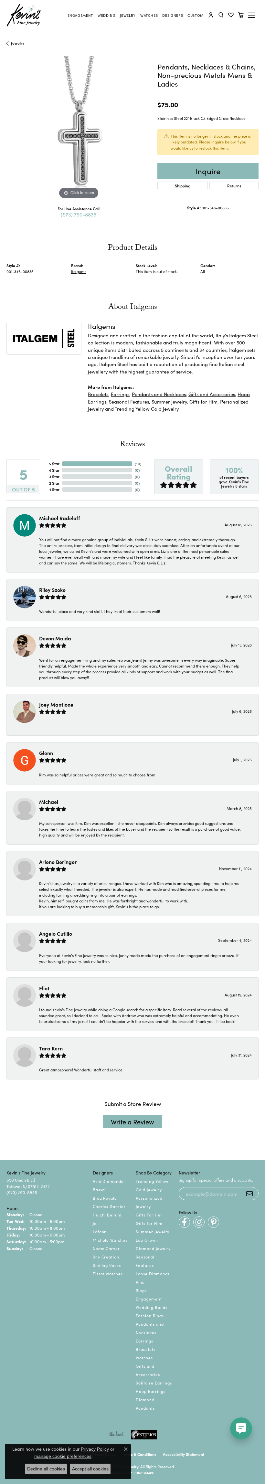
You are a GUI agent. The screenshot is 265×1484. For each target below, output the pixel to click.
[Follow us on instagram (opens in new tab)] (199, 1222)
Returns (234, 185)
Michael (48, 801)
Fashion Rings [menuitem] (150, 1315)
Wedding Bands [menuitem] (151, 1307)
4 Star (54, 470)
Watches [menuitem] (144, 1357)
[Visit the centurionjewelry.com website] (144, 1434)
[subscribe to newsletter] (249, 1193)
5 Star (54, 463)
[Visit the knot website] (116, 1434)
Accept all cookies (90, 1468)
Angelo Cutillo (55, 933)
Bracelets (98, 394)
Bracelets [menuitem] (145, 1349)
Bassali (100, 1189)
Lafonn (100, 1231)
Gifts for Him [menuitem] (149, 1223)
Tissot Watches (108, 1273)
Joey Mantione (56, 704)
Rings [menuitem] (141, 1290)
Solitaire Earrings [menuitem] (154, 1382)
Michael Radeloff (59, 517)
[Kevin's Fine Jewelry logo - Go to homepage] (24, 15)
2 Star (54, 483)
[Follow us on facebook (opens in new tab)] (184, 1222)
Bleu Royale (105, 1198)
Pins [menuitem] (140, 1282)
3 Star (54, 476)
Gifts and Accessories (211, 394)
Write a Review (132, 1121)
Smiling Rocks (107, 1265)
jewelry (17, 43)
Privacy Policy (95, 1449)
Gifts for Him (203, 401)
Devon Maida (55, 638)
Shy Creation (106, 1256)
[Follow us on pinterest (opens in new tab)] (213, 1222)
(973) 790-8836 (78, 214)
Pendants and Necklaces (159, 394)
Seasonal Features (129, 401)
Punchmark (143, 1473)
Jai (95, 1223)
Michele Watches (110, 1240)
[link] (80, 15)
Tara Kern (51, 1048)
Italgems (78, 271)
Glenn (46, 752)
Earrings (120, 394)
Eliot (44, 988)
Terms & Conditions (139, 1454)
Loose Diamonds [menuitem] (152, 1273)
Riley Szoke (52, 589)
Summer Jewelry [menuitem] (152, 1231)
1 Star (54, 489)
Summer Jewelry (169, 401)
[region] (78, 128)
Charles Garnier (109, 1206)
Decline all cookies (46, 1468)
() (138, 463)
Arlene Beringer (58, 861)
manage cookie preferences (62, 1456)
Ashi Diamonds (108, 1181)
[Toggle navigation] (253, 15)
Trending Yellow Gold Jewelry (147, 408)
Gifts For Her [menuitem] (149, 1214)
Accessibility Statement (183, 1454)
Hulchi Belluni (107, 1214)
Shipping (182, 185)
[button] (211, 15)
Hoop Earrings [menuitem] (150, 1391)
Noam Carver (106, 1248)
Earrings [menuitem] (144, 1340)
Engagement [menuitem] (149, 1298)
